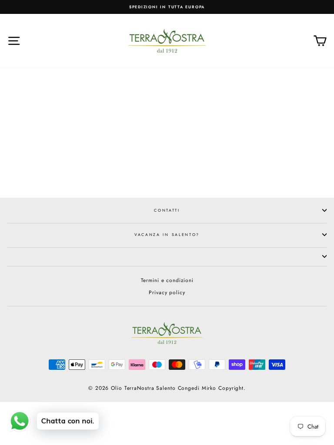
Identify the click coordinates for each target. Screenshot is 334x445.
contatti (167, 210)
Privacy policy (167, 292)
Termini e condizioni (167, 280)
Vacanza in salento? (167, 234)
